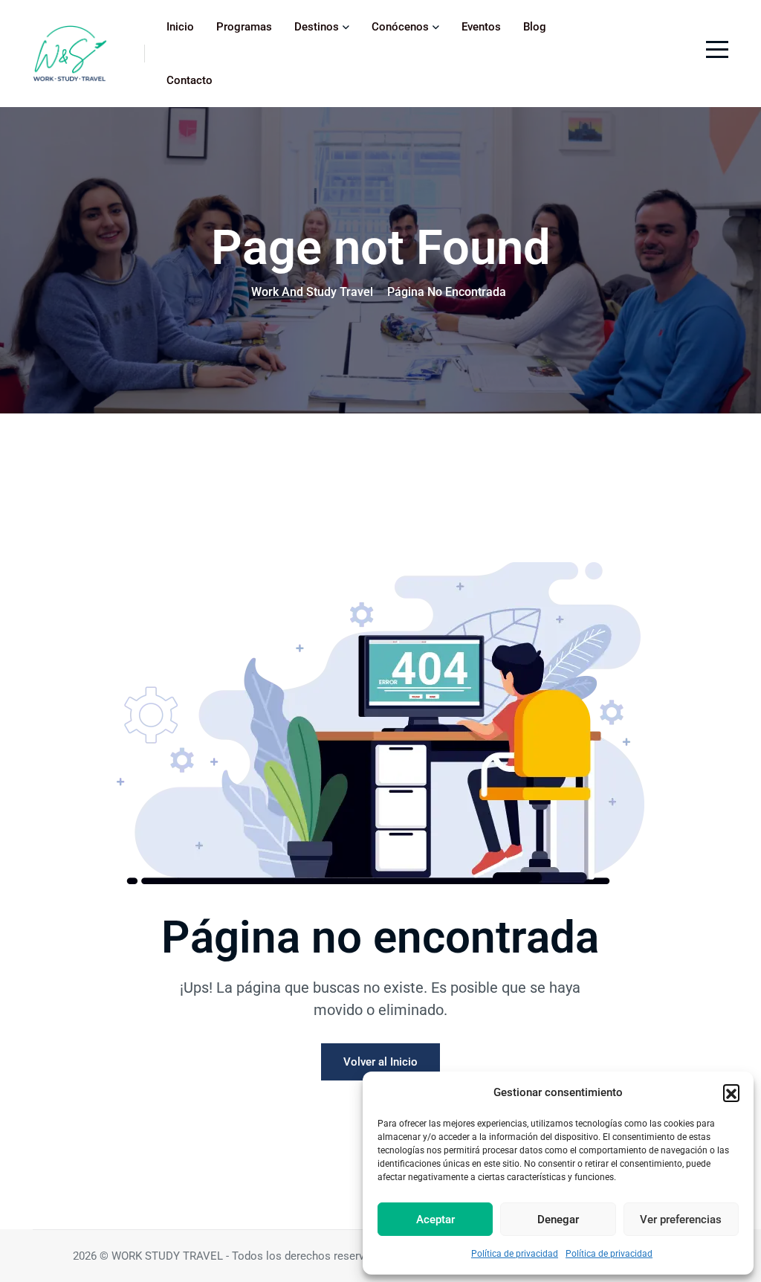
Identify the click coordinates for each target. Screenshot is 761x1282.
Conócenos (400, 26)
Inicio (180, 26)
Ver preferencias (681, 1219)
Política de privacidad (514, 1254)
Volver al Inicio (380, 1062)
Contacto (189, 80)
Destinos (316, 26)
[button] (731, 1092)
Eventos (481, 26)
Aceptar (435, 1219)
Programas (244, 26)
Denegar (558, 1219)
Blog (534, 26)
